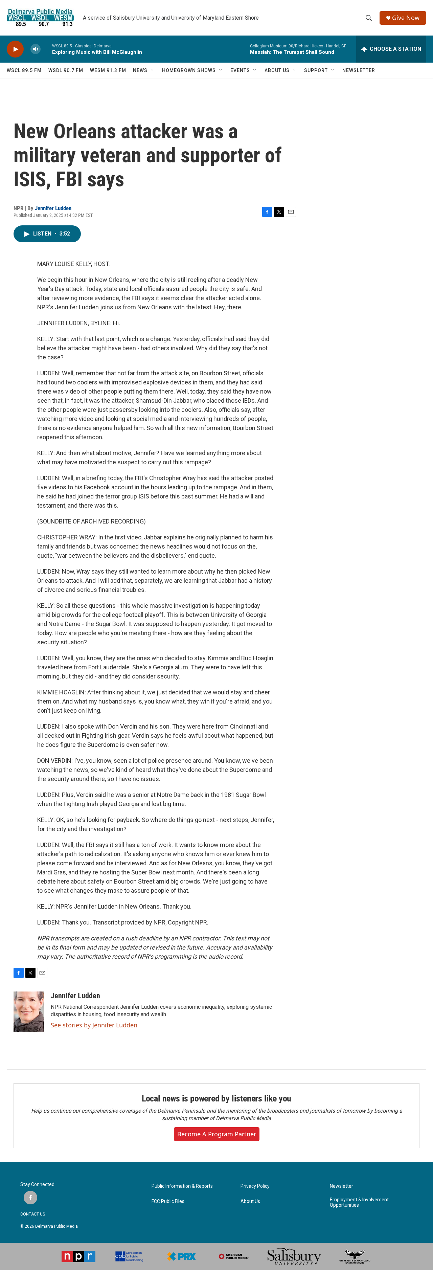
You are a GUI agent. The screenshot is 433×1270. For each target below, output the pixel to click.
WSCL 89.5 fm (24, 70)
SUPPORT (316, 70)
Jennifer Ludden (53, 208)
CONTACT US (32, 1214)
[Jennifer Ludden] (29, 1012)
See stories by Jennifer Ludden (94, 1025)
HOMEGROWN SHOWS (189, 70)
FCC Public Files (168, 1201)
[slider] (46, 48)
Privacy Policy (255, 1186)
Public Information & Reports (182, 1186)
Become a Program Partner (216, 1134)
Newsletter (341, 1186)
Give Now (405, 17)
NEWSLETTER (358, 70)
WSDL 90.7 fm (65, 70)
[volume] (35, 49)
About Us (250, 1201)
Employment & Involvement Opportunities (359, 1202)
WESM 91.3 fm (108, 70)
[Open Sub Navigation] (152, 70)
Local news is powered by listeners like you (216, 1098)
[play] (15, 49)
